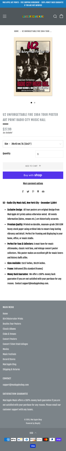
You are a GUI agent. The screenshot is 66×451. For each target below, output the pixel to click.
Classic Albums (9, 328)
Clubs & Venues (9, 333)
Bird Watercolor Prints (13, 318)
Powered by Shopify (33, 423)
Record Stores (9, 359)
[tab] (31, 102)
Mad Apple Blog (9, 364)
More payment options (33, 183)
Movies (6, 349)
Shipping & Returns (11, 369)
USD (31, 432)
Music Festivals (9, 354)
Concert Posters (10, 339)
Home (16, 31)
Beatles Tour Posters (12, 323)
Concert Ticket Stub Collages (15, 344)
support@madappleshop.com (16, 384)
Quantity (6, 153)
